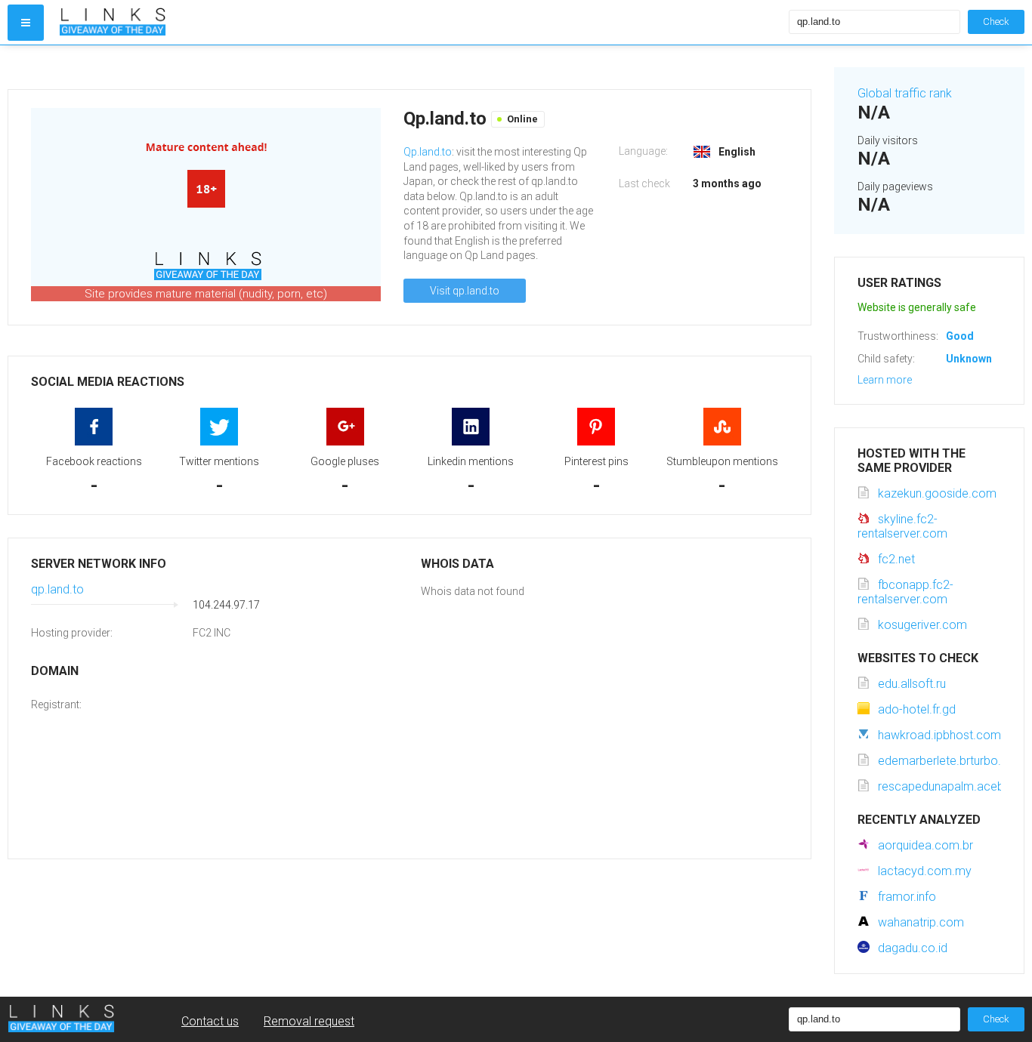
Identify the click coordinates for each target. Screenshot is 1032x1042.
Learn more (884, 380)
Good (960, 336)
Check (996, 21)
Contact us (210, 1021)
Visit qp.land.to (464, 291)
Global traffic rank (904, 93)
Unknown (969, 359)
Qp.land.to (427, 152)
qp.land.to (57, 589)
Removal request (309, 1021)
